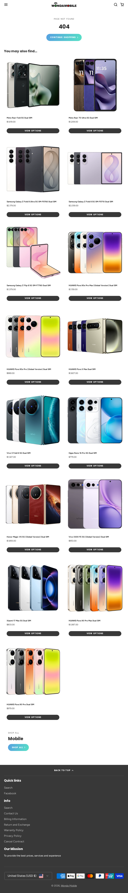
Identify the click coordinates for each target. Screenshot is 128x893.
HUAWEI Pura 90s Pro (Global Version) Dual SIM (33, 347)
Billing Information (15, 819)
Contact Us (11, 813)
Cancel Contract (14, 841)
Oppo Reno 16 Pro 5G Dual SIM (95, 431)
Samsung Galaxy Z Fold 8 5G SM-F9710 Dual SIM (95, 180)
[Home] (64, 4)
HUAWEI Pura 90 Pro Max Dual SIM (95, 599)
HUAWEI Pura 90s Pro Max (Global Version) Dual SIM (95, 264)
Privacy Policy (13, 835)
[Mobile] (18, 741)
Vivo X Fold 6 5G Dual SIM (33, 431)
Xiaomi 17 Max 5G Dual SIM (33, 599)
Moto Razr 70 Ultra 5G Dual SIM (95, 96)
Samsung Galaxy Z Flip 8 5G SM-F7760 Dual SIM (33, 264)
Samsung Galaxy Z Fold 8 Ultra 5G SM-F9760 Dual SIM (33, 180)
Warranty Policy (14, 830)
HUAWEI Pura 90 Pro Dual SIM (33, 683)
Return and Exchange (17, 824)
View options (33, 130)
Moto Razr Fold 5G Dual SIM (33, 96)
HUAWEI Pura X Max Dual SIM (95, 347)
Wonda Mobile (69, 885)
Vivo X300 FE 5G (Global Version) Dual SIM (95, 515)
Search (8, 787)
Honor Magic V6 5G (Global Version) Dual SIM (33, 515)
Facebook (10, 793)
